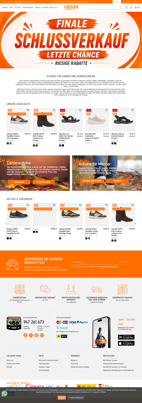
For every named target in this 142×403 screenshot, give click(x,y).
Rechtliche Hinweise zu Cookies (115, 367)
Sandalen (19, 182)
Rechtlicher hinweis (110, 360)
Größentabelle (44, 370)
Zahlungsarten (44, 364)
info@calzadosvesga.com (25, 2)
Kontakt (9, 367)
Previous (7, 223)
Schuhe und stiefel (92, 181)
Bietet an (74, 360)
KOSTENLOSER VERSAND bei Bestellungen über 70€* (71, 2)
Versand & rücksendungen (48, 360)
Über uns (10, 360)
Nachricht (74, 364)
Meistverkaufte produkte (80, 367)
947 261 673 (7, 2)
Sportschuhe (43, 182)
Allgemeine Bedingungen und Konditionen (118, 370)
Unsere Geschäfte (13, 364)
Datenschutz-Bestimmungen (113, 364)
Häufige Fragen (44, 367)
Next (135, 223)
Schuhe (117, 181)
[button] (10, 40)
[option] (71, 40)
